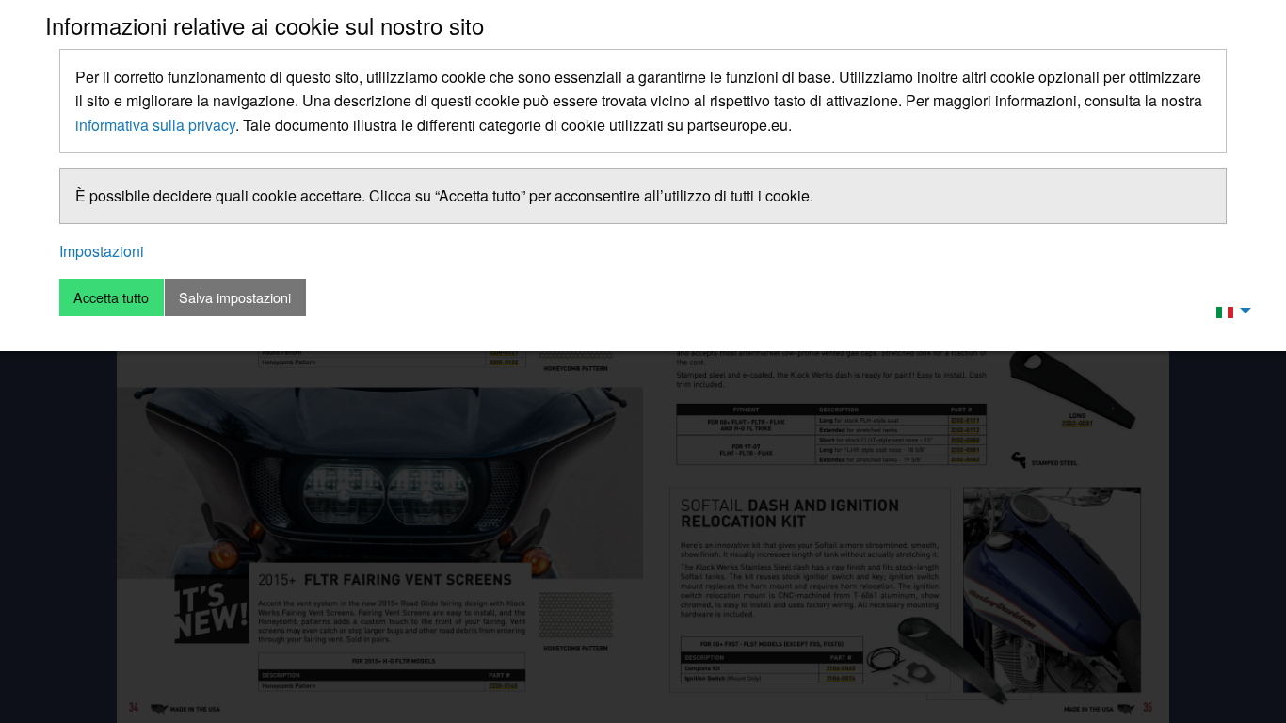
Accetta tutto (111, 297)
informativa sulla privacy (155, 125)
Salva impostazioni (235, 297)
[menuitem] (1228, 311)
